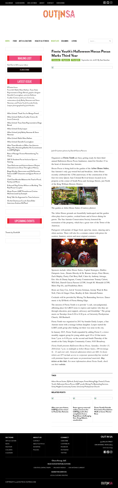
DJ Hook (70, 381)
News (7, 41)
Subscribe (60, 3)
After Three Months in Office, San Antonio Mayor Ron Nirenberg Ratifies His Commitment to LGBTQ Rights (24, 147)
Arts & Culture (25, 41)
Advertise (36, 447)
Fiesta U (102, 381)
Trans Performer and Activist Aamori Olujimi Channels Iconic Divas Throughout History (23, 166)
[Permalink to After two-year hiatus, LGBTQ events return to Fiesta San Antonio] (61, 401)
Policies (36, 450)
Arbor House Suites (100, 168)
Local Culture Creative (59, 475)
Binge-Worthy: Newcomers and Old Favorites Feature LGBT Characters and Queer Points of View (24, 173)
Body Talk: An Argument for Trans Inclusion (23, 197)
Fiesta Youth (68, 157)
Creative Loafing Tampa (42, 468)
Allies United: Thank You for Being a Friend (23, 113)
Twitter (64, 453)
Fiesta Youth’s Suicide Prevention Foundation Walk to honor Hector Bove (103, 410)
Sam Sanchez (104, 60)
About (42, 3)
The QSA (75, 60)
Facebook (64, 447)
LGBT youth (80, 384)
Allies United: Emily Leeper (17, 129)
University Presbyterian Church (88, 386)
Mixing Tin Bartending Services (96, 384)
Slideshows (20, 3)
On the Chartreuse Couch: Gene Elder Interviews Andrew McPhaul (21, 202)
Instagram (64, 450)
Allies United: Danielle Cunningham (20, 142)
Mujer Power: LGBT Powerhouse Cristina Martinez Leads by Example (22, 192)
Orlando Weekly (59, 468)
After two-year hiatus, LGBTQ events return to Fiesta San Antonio (60, 409)
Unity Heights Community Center (64, 386)
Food (15, 41)
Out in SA (59, 15)
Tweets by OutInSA (13, 232)
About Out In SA (39, 444)
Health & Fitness (42, 41)
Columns (64, 41)
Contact (50, 3)
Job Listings (32, 3)
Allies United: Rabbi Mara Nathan (19, 138)
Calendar (9, 3)
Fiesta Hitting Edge (91, 381)
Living (74, 41)
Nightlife (55, 41)
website (62, 364)
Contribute (65, 444)
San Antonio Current (76, 468)
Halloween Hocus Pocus (66, 384)
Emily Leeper (78, 381)
